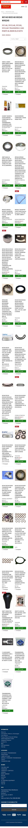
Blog (2, 743)
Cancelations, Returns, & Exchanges (10, 733)
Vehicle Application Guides (7, 738)
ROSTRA (3, 777)
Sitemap (3, 746)
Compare (5, 94)
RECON (3, 775)
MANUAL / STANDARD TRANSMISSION (11, 758)
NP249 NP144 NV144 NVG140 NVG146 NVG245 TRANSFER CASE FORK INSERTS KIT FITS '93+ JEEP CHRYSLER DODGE (20, 254)
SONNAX (3, 772)
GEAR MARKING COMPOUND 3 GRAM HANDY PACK (20, 117)
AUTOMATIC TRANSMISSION (8, 753)
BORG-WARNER (5, 774)
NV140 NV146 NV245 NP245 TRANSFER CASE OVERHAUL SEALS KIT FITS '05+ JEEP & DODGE (20, 448)
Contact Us (4, 742)
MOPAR (3, 782)
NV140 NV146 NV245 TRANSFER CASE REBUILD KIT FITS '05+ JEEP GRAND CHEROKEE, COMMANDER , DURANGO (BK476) (7, 533)
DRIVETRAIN (4, 754)
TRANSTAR (4, 769)
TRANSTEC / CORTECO (7, 770)
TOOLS (3, 759)
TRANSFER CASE (5, 761)
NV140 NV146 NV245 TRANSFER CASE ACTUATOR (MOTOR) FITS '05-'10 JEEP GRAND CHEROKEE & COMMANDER (7, 490)
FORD (2, 778)
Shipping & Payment (6, 740)
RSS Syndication (5, 745)
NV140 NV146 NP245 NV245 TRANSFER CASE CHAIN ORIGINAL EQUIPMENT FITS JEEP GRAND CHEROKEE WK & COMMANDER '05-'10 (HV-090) (7, 451)
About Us (3, 732)
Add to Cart (7, 91)
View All (3, 783)
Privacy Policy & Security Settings (9, 737)
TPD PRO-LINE (5, 767)
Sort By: (13, 39)
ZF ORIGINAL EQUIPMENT (8, 780)
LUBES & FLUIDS (5, 756)
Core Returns (4, 735)
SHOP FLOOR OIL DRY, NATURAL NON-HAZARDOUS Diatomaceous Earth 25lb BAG (20, 614)
